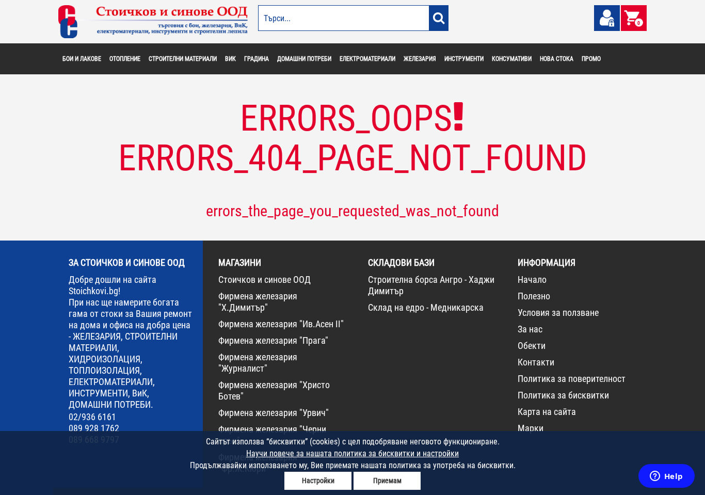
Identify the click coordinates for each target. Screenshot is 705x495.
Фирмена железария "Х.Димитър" (257, 302)
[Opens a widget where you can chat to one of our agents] (666, 477)
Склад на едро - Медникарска (426, 307)
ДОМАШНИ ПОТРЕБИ (304, 58)
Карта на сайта (547, 411)
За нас (530, 329)
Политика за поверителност (572, 378)
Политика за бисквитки (563, 395)
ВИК (230, 58)
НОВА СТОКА (556, 58)
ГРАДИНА (256, 58)
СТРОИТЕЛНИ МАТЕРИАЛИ (183, 58)
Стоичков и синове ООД (264, 279)
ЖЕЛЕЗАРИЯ (420, 58)
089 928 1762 (94, 428)
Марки (530, 428)
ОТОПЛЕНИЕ (124, 58)
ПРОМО (591, 58)
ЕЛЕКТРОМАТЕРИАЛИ (367, 58)
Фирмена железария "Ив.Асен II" (281, 323)
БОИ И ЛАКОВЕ (81, 58)
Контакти (536, 362)
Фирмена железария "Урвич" (273, 412)
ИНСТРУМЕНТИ (464, 58)
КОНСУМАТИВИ (512, 58)
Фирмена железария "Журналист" (257, 363)
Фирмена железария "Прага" (273, 340)
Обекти (532, 345)
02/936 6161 (92, 416)
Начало (532, 279)
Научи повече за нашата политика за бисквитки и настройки (352, 453)
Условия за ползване (558, 312)
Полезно (534, 296)
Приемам (387, 480)
